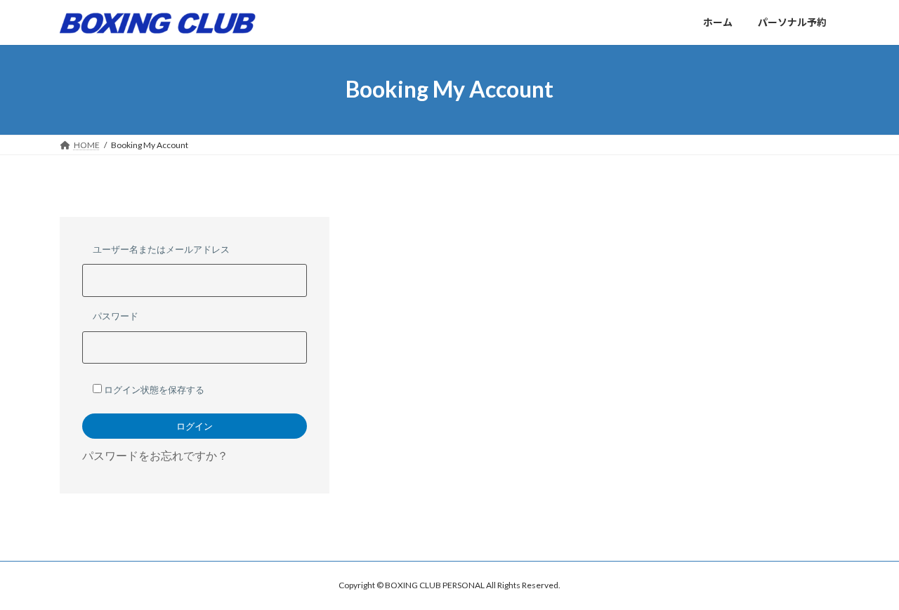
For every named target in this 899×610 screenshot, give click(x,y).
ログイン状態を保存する (153, 389)
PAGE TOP (864, 578)
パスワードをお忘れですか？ (155, 455)
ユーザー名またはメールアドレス (161, 249)
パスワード (115, 316)
